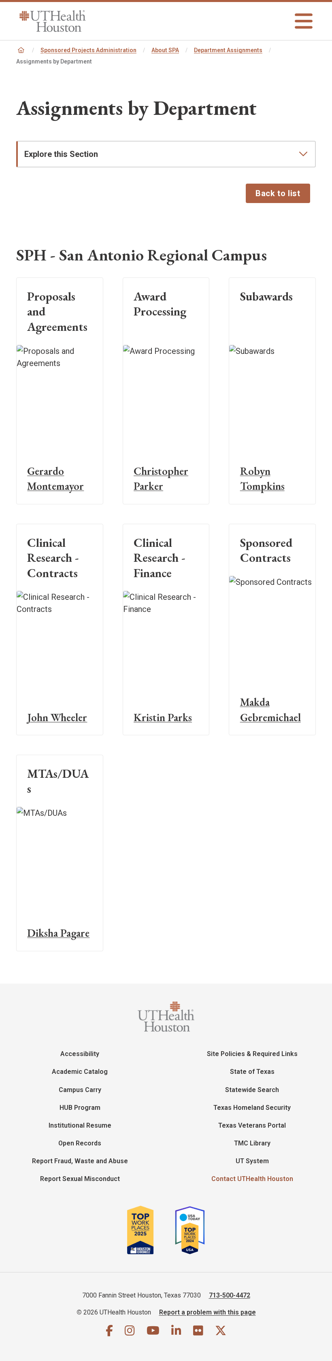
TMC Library (252, 1143)
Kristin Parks (163, 717)
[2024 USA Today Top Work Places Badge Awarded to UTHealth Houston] (193, 1230)
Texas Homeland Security (252, 1107)
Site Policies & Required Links (252, 1054)
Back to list (277, 193)
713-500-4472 (229, 1295)
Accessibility (79, 1054)
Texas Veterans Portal (252, 1125)
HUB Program (80, 1107)
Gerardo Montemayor (55, 478)
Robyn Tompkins (262, 478)
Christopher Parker (161, 478)
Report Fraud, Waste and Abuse (80, 1161)
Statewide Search (252, 1090)
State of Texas (252, 1071)
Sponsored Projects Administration (88, 50)
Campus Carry (80, 1090)
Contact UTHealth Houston (252, 1179)
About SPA (165, 50)
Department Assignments (228, 50)
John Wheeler (57, 717)
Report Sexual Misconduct (80, 1179)
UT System (252, 1161)
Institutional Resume (80, 1125)
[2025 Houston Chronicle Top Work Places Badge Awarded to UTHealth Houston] (150, 1230)
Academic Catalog (80, 1071)
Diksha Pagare (58, 933)
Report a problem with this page (207, 1312)
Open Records (79, 1143)
